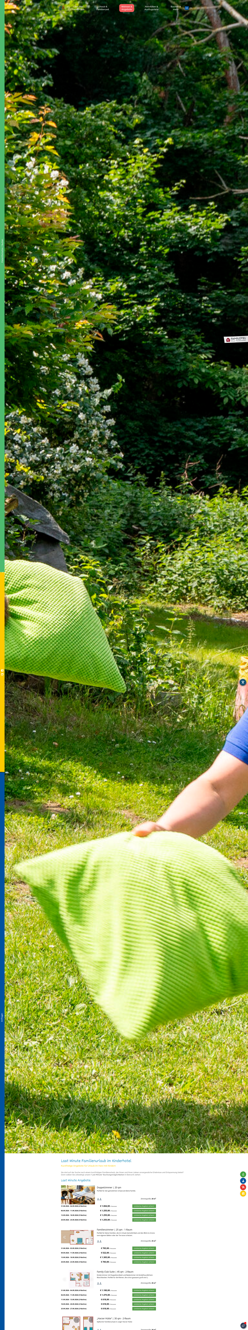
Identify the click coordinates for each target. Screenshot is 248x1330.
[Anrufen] (243, 1194)
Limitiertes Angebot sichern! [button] (144, 1206)
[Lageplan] (243, 1181)
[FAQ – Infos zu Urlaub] (243, 1174)
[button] (90, 1194)
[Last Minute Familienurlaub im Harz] (243, 1187)
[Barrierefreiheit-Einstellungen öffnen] (243, 682)
